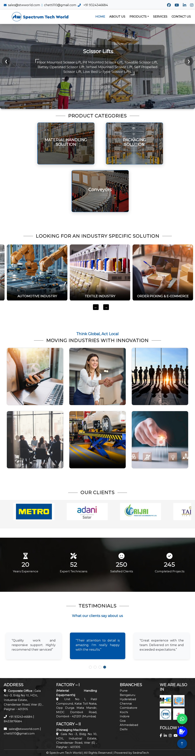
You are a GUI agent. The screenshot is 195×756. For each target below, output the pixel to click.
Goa (122, 720)
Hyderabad (128, 699)
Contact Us (181, 16)
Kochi (124, 712)
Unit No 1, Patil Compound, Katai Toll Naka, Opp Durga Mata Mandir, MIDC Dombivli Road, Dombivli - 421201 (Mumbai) (76, 707)
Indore (124, 716)
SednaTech (141, 752)
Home (100, 16)
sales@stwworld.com (24, 5)
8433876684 (13, 721)
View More (66, 155)
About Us (117, 16)
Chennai (126, 703)
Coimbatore (128, 708)
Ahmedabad (129, 725)
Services (160, 16)
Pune (124, 690)
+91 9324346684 (95, 5)
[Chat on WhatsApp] (182, 719)
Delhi (123, 729)
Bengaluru (127, 695)
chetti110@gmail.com (60, 5)
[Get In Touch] (182, 731)
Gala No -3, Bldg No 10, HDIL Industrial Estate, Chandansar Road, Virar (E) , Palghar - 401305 (23, 700)
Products (138, 16)
